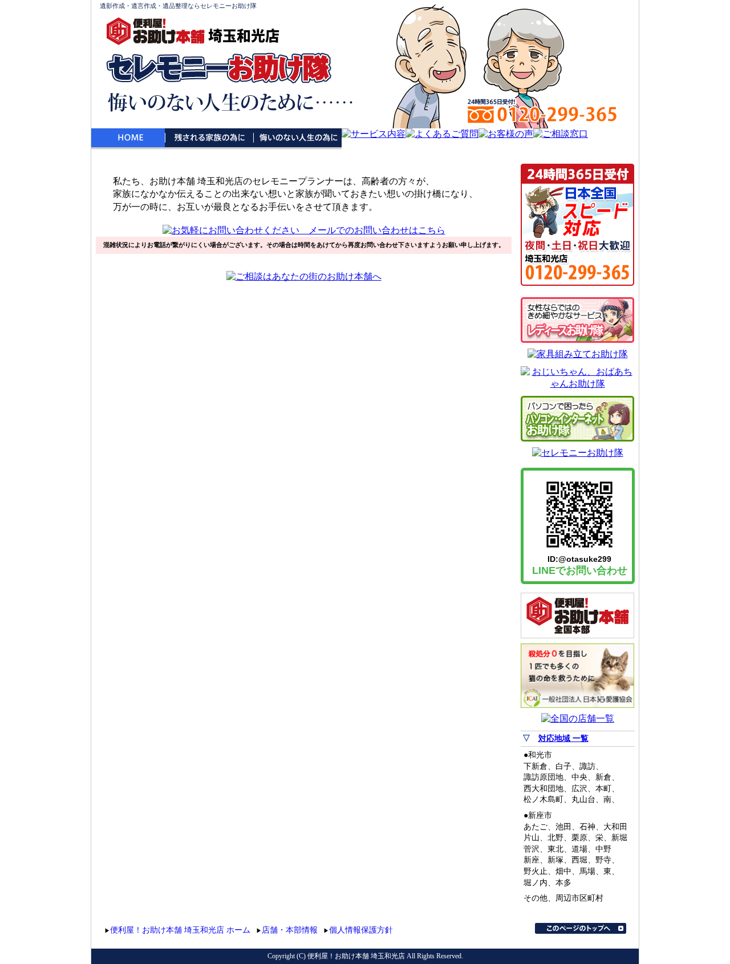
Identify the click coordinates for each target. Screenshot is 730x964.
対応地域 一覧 (563, 738)
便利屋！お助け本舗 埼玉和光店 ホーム (180, 930)
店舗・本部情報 (290, 930)
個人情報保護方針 (361, 930)
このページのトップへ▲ (580, 928)
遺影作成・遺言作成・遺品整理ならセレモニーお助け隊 (178, 5)
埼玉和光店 (243, 36)
